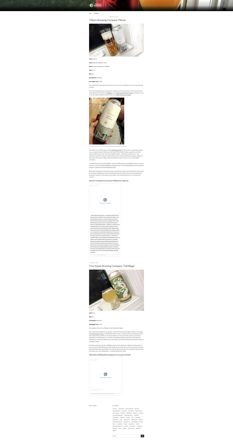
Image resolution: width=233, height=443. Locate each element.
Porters (114, 424)
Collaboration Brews (128, 415)
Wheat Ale (138, 428)
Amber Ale (115, 408)
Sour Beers (115, 428)
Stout (120, 428)
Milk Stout (141, 419)
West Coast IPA (131, 428)
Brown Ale (141, 413)
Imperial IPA (137, 417)
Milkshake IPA (134, 419)
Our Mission (96, 13)
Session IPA (139, 426)
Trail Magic (109, 93)
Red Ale (125, 424)
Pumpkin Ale (119, 424)
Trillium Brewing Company (123, 95)
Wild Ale (114, 430)
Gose (133, 417)
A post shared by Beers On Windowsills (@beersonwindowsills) (102, 393)
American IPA (121, 408)
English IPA (122, 417)
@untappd (92, 324)
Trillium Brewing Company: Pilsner (107, 20)
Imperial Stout (115, 419)
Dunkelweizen (115, 417)
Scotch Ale (125, 426)
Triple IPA (125, 428)
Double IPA (136, 415)
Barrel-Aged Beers (116, 410)
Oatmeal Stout (126, 421)
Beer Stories (131, 410)
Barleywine (137, 408)
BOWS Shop (129, 413)
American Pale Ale (129, 408)
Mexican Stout (127, 419)
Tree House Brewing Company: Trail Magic (112, 266)
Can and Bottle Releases (118, 415)
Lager (121, 419)
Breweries (135, 413)
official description (117, 150)
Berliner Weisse (116, 413)
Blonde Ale (123, 413)
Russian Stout (131, 424)
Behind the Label (138, 410)
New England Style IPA (117, 421)
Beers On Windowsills (101, 254)
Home (90, 13)
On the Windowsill (134, 421)
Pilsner (141, 421)
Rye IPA (137, 424)
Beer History (124, 410)
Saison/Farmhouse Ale (117, 426)
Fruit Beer (128, 417)
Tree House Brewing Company (124, 93)
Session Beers (132, 426)
